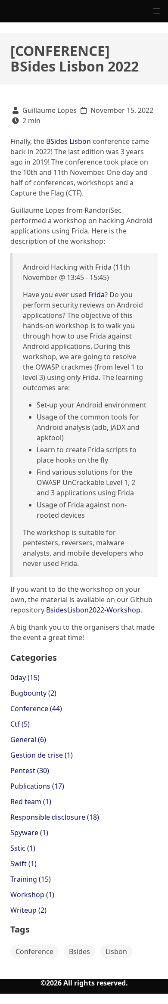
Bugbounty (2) (33, 693)
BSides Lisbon (68, 141)
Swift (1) (23, 863)
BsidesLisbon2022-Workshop (93, 610)
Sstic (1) (22, 848)
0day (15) (25, 677)
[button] (157, 11)
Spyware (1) (29, 832)
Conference (34, 951)
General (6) (28, 739)
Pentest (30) (29, 770)
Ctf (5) (20, 724)
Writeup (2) (28, 910)
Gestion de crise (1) (41, 755)
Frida (96, 294)
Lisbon (116, 951)
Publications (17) (37, 786)
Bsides (79, 951)
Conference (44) (36, 708)
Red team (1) (30, 801)
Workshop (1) (32, 894)
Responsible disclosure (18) (54, 817)
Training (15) (30, 879)
